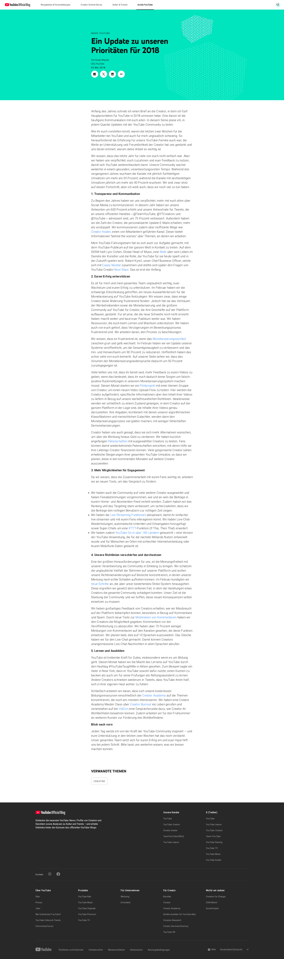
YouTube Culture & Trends (48, 920)
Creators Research (172, 920)
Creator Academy (154, 695)
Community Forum (44, 926)
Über (38, 896)
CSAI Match (211, 902)
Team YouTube (213, 836)
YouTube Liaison (171, 842)
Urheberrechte (96, 950)
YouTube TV (212, 848)
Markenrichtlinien (116, 950)
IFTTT (132, 528)
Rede (163, 252)
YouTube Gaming (214, 842)
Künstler (167, 896)
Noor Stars (121, 269)
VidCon (123, 709)
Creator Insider (101, 231)
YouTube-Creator (171, 824)
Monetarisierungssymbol (169, 339)
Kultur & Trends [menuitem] (120, 5)
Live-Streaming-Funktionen (128, 515)
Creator (99, 781)
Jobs (38, 908)
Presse (39, 902)
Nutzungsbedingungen (159, 950)
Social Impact (212, 908)
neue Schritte (100, 584)
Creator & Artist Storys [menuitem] (91, 5)
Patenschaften (117, 441)
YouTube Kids (84, 896)
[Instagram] (49, 874)
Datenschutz (136, 950)
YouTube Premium (87, 914)
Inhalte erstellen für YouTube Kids (179, 914)
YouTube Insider (213, 860)
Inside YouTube (100, 33)
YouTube (167, 818)
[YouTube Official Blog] (18, 5)
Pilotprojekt (147, 385)
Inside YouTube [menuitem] (145, 5)
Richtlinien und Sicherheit (71, 950)
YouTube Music (213, 854)
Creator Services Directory (175, 926)
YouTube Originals (87, 908)
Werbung (125, 896)
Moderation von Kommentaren (156, 617)
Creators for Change (216, 896)
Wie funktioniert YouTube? (48, 914)
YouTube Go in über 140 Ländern (137, 532)
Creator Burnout (140, 704)
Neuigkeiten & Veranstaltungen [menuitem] (55, 5)
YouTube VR (169, 932)
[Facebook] (58, 874)
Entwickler (126, 902)
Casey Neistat (111, 265)
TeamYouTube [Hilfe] (173, 836)
